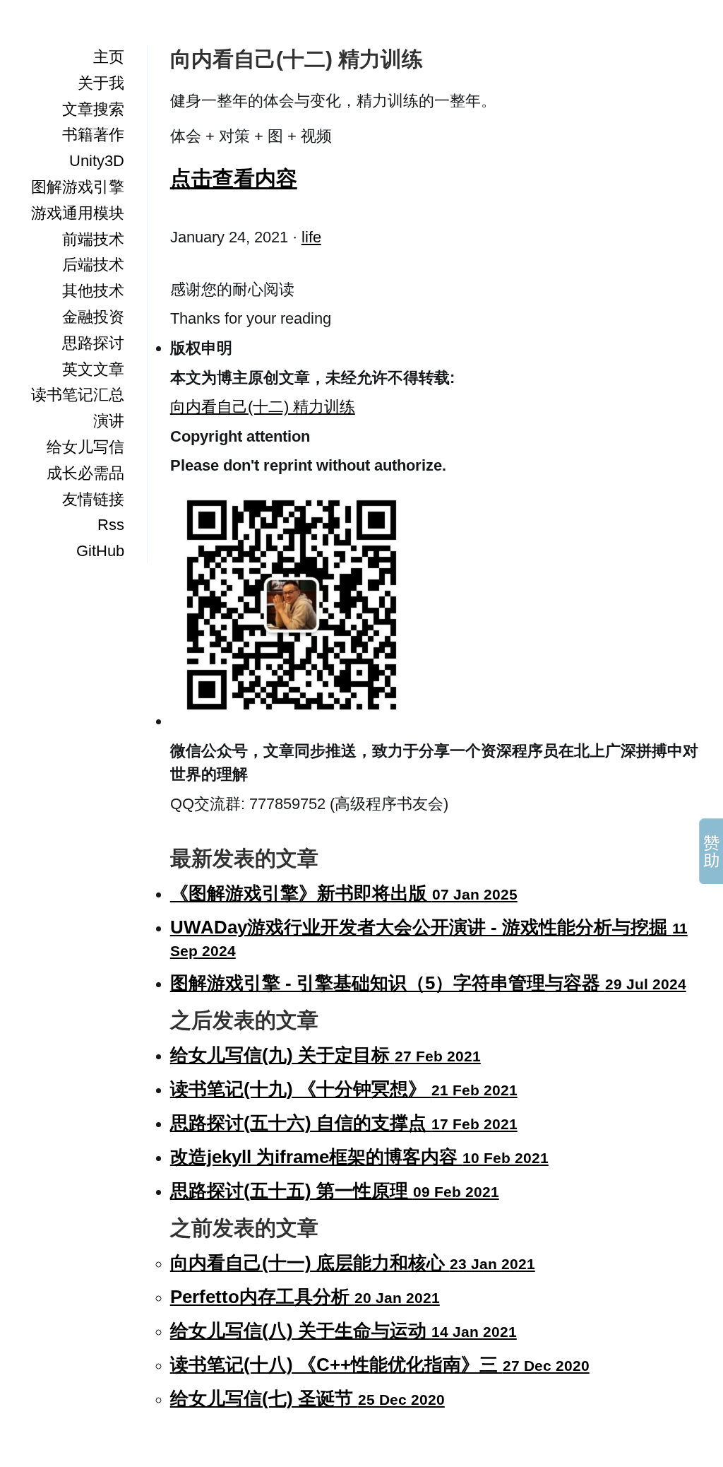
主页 (108, 57)
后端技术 (93, 264)
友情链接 (93, 499)
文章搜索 (93, 109)
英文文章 (93, 369)
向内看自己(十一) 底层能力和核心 (352, 1263)
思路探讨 (93, 343)
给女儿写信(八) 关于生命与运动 (343, 1331)
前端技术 (93, 239)
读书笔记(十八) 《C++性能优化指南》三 (380, 1364)
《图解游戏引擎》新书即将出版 (344, 893)
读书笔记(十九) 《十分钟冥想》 (344, 1089)
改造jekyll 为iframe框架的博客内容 (359, 1157)
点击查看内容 (233, 178)
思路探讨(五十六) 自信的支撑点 (344, 1123)
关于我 (101, 83)
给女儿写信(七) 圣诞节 (307, 1398)
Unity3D (96, 161)
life (311, 237)
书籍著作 (93, 134)
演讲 (108, 421)
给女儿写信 (85, 447)
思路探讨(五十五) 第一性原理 (334, 1191)
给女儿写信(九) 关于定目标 (325, 1055)
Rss (110, 525)
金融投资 (93, 317)
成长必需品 (85, 473)
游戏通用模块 (77, 213)
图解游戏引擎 (77, 187)
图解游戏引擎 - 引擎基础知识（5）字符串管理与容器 (428, 983)
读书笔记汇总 (77, 394)
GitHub (100, 551)
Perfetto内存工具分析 (305, 1297)
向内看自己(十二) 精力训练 (262, 407)
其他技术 (93, 291)
